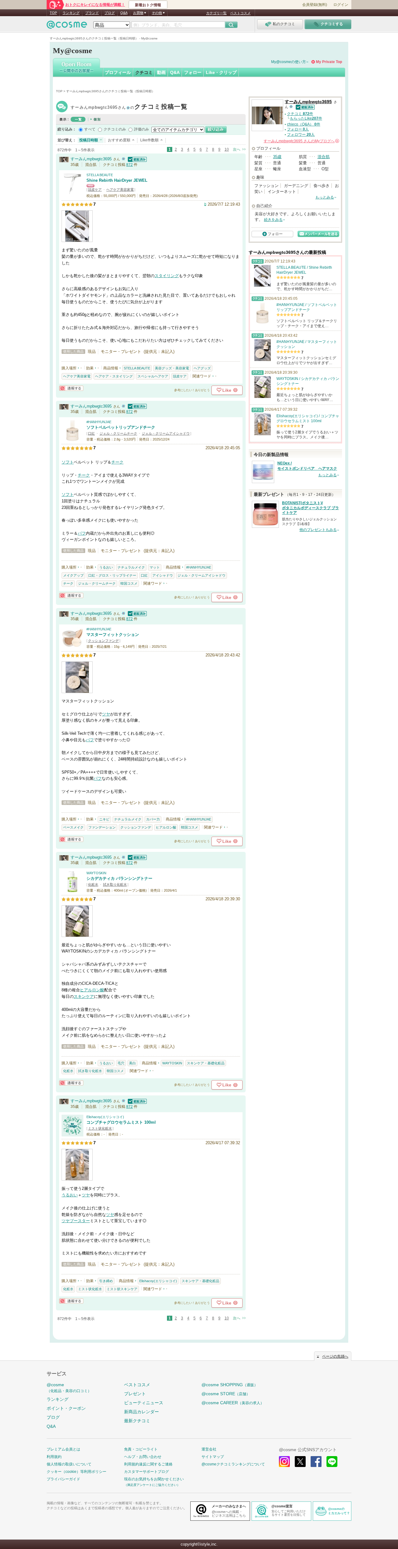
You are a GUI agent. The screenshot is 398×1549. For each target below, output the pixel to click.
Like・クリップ (221, 72)
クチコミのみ (115, 129)
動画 (161, 72)
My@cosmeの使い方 (288, 62)
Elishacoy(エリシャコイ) (105, 1117)
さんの (301, 141)
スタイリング (167, 275)
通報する (71, 388)
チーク (117, 462)
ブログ (109, 13)
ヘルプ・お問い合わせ (142, 1457)
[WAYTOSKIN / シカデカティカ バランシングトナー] (72, 889)
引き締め (106, 1281)
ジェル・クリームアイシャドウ (166, 433)
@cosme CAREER (232, 1402)
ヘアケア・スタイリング (114, 376)
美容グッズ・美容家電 (172, 368)
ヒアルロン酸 (166, 827)
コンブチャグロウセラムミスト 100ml (121, 1122)
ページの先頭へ (335, 1356)
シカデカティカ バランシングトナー (119, 878)
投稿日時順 (88, 140)
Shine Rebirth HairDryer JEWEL (116, 180)
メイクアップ (73, 575)
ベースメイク (73, 827)
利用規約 (54, 1457)
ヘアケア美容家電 (120, 189)
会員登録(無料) (314, 4)
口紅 (91, 433)
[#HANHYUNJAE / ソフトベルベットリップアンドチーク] (72, 438)
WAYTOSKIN (96, 873)
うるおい (106, 567)
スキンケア (84, 996)
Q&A (123, 13)
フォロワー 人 (301, 134)
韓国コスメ (128, 583)
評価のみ (141, 129)
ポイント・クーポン (66, 1408)
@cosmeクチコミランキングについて (233, 1464)
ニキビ (104, 819)
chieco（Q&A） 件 (303, 124)
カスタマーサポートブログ (146, 1471)
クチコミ (144, 72)
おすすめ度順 (119, 140)
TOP (53, 13)
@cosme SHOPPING (229, 1384)
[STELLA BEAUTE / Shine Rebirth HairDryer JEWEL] (72, 191)
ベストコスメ (240, 13)
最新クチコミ (137, 1420)
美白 (132, 1063)
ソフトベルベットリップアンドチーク (120, 427)
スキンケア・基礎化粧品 (205, 1063)
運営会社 (208, 1449)
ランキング (71, 13)
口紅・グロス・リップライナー (112, 575)
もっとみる (324, 197)
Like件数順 (149, 140)
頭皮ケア (95, 189)
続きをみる (273, 219)
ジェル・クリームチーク (118, 433)
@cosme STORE (225, 1393)
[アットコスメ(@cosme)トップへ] (67, 26)
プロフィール (118, 72)
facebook (316, 1461)
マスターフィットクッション (112, 634)
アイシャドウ (162, 575)
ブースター (80, 1220)
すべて (89, 129)
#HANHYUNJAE (98, 422)
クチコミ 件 (300, 114)
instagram (284, 1461)
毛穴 (121, 1063)
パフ (82, 533)
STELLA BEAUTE (99, 175)
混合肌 (323, 156)
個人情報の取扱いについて (69, 1464)
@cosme (69, 1387)
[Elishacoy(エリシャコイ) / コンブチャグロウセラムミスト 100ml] (72, 1133)
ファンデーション (102, 827)
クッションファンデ (103, 640)
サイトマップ (212, 1457)
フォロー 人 (298, 129)
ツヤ (106, 714)
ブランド (92, 13)
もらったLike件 (306, 118)
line (331, 1461)
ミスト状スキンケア (122, 1289)
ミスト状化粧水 (100, 1128)
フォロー (192, 72)
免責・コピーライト (141, 1449)
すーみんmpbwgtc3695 (129, 107)
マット (155, 567)
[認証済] (136, 159)
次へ (236, 149)
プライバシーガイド (63, 1479)
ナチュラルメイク (131, 567)
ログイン (340, 4)
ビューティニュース (143, 1402)
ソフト (68, 462)
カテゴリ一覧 (216, 13)
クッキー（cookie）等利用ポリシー (76, 1471)
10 (226, 149)
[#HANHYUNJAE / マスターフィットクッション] (72, 645)
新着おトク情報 (148, 5)
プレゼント (135, 1393)
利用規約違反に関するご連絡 (148, 1464)
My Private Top (329, 62)
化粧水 (93, 884)
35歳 (277, 156)
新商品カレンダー (141, 1411)
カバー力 (153, 819)
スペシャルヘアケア (152, 376)
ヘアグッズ (202, 368)
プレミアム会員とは (63, 1449)
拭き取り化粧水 (115, 884)
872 (129, 164)
